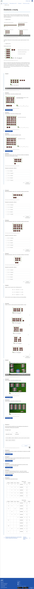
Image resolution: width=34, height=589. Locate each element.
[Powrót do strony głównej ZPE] (2, 1)
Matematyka (19, 3)
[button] (27, 1)
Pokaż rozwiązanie (9, 131)
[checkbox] (6, 35)
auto (25, 35)
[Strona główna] (4, 580)
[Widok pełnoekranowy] (29, 447)
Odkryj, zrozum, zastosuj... (26, 3)
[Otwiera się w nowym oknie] (19, 588)
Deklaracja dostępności (4, 583)
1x (27, 35)
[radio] (17, 171)
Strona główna (6, 3)
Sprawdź (26, 445)
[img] (17, 53)
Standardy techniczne (4, 587)
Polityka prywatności (4, 584)
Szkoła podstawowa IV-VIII (13, 3)
